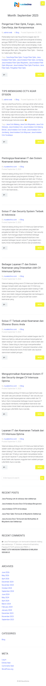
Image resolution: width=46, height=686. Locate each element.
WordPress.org (7, 669)
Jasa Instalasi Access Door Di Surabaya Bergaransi (22, 504)
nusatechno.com (10, 167)
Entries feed (6, 663)
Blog (17, 32)
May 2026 (5, 575)
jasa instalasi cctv (16, 127)
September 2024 (8, 591)
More (40, 75)
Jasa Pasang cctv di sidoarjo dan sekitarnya (19, 499)
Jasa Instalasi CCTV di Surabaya (14, 509)
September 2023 (8, 619)
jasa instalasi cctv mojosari (20, 132)
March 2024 (6, 604)
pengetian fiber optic (18, 68)
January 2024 (7, 610)
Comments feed (8, 666)
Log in (4, 660)
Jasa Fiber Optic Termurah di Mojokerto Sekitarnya (21, 514)
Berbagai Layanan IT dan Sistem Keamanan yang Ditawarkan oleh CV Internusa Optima (21, 268)
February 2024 (7, 607)
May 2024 (5, 597)
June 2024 (5, 594)
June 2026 (5, 572)
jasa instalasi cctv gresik (16, 130)
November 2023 (8, 616)
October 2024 (7, 588)
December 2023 (7, 613)
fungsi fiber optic (29, 57)
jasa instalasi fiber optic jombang (30, 60)
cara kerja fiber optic (14, 57)
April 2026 (5, 579)
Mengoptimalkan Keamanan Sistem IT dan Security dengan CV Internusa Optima (22, 377)
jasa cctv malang (12, 124)
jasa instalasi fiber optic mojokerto (15, 63)
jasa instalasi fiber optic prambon (26, 65)
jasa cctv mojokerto (28, 124)
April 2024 (5, 601)
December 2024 (7, 582)
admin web (8, 32)
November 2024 (8, 585)
